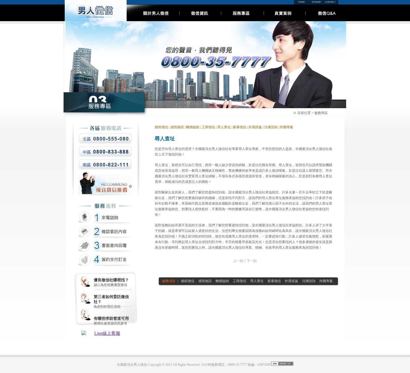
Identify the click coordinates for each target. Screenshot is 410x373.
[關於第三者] (153, 19)
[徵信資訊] (199, 19)
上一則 (238, 261)
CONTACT (330, 2)
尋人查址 (224, 127)
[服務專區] (241, 19)
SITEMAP (316, 2)
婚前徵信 (161, 127)
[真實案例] (284, 19)
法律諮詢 (270, 127)
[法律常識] (325, 19)
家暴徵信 (239, 127)
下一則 (252, 261)
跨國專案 (286, 127)
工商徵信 (208, 127)
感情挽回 (177, 127)
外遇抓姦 (255, 127)
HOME (301, 2)
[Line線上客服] (105, 333)
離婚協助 (192, 127)
